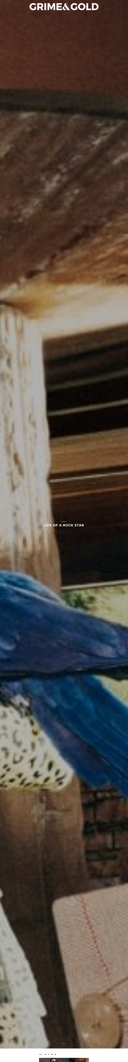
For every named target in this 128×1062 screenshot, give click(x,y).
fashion (64, 521)
